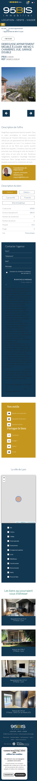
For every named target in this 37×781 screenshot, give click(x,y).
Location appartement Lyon (14, 29)
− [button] (4, 480)
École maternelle (14, 541)
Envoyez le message (23, 279)
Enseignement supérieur (16, 550)
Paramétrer (9, 775)
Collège (12, 536)
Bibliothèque (13, 559)
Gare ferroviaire (14, 563)
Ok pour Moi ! (20, 775)
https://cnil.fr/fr (23, 342)
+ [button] (4, 477)
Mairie (12, 572)
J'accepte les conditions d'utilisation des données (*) (20, 272)
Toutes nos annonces (21, 647)
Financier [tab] (27, 198)
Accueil (3, 28)
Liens (31, 645)
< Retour (8, 39)
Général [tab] (10, 192)
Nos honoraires (24, 645)
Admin (12, 647)
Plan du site (6, 645)
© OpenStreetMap (31, 522)
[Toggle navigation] (2, 24)
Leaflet (17, 522)
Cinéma (12, 532)
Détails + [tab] (27, 192)
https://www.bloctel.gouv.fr (15, 369)
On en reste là (18, 749)
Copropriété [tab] (10, 198)
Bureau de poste (14, 568)
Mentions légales (15, 645)
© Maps (23, 522)
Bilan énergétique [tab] (18, 203)
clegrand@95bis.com (21, 177)
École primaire (14, 545)
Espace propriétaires (21, 674)
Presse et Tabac (14, 577)
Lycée (11, 554)
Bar (11, 527)
